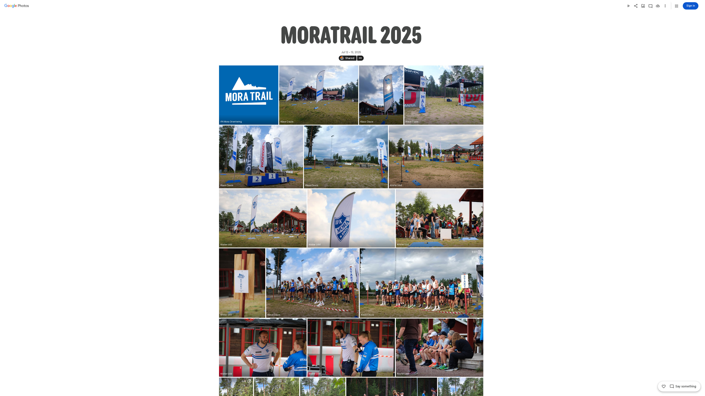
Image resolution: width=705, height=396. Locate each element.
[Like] (663, 386)
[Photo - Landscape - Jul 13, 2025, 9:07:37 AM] (443, 95)
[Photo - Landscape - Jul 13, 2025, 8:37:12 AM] (351, 218)
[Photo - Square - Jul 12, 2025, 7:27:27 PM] (248, 95)
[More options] (665, 6)
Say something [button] (685, 386)
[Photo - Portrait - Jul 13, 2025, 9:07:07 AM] (381, 95)
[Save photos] (657, 6)
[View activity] (650, 6)
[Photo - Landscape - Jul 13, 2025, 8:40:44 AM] (263, 347)
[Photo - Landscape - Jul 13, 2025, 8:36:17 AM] (436, 156)
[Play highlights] (628, 5)
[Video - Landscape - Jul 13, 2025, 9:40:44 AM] (421, 283)
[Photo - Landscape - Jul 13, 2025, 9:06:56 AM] (318, 95)
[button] (676, 6)
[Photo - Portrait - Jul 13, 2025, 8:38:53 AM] (242, 283)
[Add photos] (643, 6)
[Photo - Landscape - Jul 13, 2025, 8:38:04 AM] (439, 218)
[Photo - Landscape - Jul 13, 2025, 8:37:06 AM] (263, 218)
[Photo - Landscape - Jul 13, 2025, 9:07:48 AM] (261, 156)
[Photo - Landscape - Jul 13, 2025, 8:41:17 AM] (439, 347)
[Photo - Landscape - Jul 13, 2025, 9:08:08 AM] (346, 156)
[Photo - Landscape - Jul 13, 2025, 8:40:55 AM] (351, 347)
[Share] (635, 6)
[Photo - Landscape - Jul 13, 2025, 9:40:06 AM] (312, 283)
